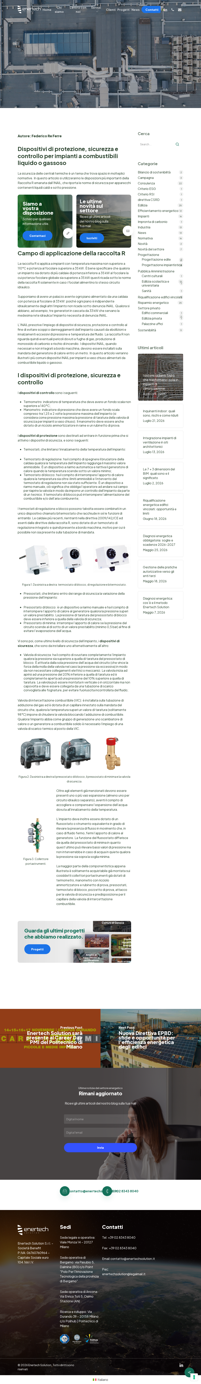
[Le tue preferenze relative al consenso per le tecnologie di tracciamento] (194, 1377)
